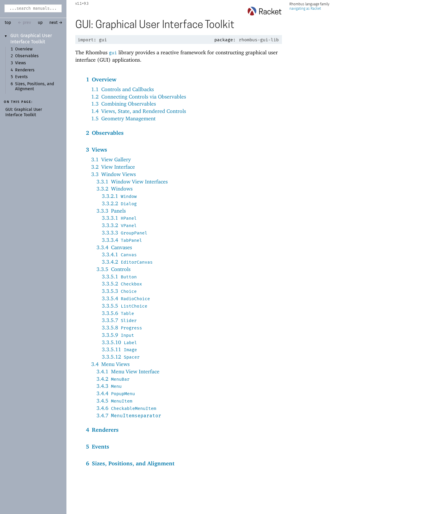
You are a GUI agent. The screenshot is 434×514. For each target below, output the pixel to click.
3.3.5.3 (119, 291)
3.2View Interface (113, 167)
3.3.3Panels (111, 211)
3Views (96, 149)
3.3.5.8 (122, 327)
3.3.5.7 (119, 320)
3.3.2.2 (119, 203)
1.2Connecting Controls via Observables (138, 96)
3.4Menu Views (110, 364)
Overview (23, 49)
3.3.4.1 (119, 254)
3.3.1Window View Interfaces (132, 181)
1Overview (101, 79)
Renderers (25, 70)
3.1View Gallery (111, 159)
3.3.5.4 (126, 298)
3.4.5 (114, 401)
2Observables (105, 132)
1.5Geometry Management (123, 118)
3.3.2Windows (115, 188)
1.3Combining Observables (123, 104)
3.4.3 (109, 386)
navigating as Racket (305, 9)
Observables (27, 56)
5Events (97, 446)
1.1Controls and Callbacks (122, 89)
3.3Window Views (113, 174)
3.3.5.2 (122, 283)
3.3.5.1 (119, 276)
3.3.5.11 (119, 349)
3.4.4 (116, 393)
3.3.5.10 (119, 342)
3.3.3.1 (119, 218)
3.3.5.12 (121, 357)
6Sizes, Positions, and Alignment (130, 463)
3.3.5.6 (118, 313)
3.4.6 (126, 408)
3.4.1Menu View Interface (128, 371)
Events (21, 77)
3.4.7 (129, 415)
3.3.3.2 (119, 225)
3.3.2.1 (119, 196)
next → (56, 23)
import (86, 39)
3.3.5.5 (124, 306)
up (40, 23)
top (8, 23)
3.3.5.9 (118, 335)
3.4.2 (113, 379)
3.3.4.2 (127, 262)
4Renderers (102, 429)
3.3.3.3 (124, 232)
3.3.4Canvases (114, 247)
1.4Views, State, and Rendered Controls (138, 111)
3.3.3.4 (122, 240)
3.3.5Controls (113, 269)
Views (20, 63)
